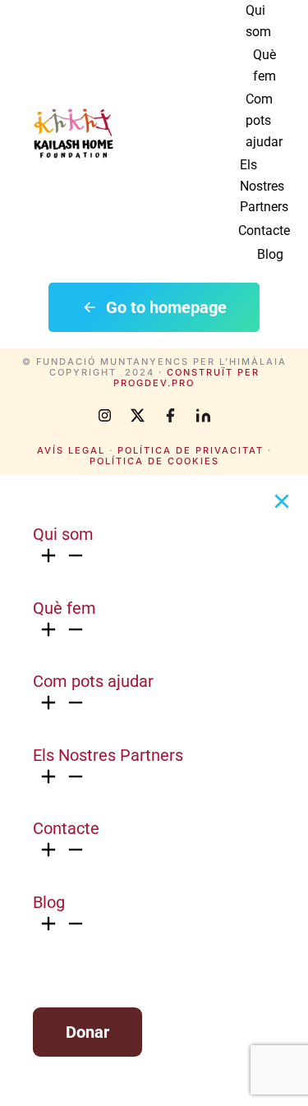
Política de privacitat (190, 450)
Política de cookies (154, 461)
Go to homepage (166, 307)
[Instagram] (105, 416)
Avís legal (71, 450)
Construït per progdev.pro (186, 377)
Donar (87, 1032)
